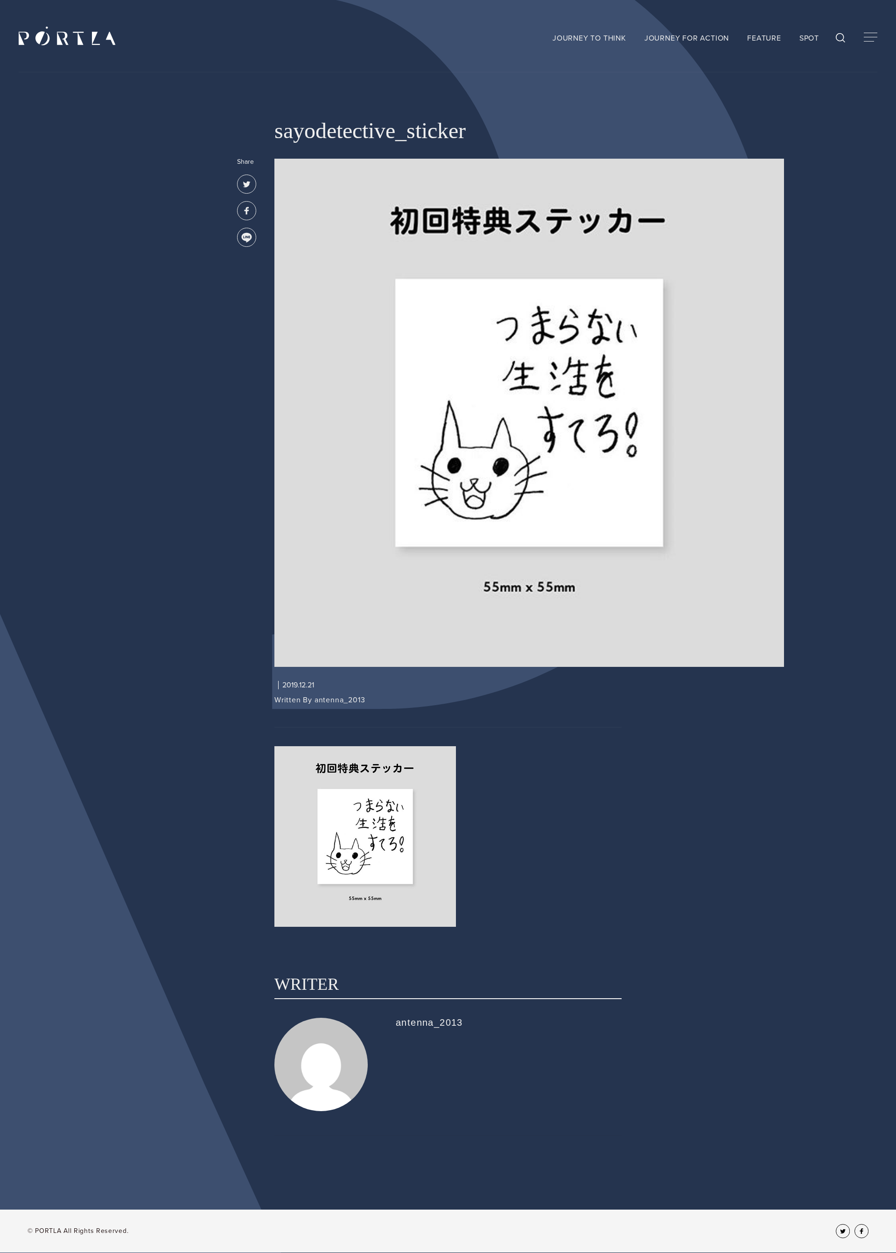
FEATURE (764, 38)
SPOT (809, 38)
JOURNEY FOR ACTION (686, 38)
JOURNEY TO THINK (589, 38)
